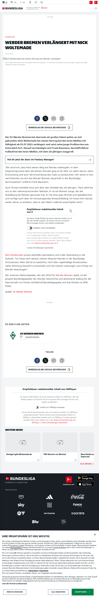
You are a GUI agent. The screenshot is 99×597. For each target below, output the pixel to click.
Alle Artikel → (87, 464)
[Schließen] (95, 534)
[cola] (78, 497)
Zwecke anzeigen (15, 592)
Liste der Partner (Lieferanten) (14, 584)
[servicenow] (49, 513)
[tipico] (78, 505)
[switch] (29, 228)
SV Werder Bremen (22, 292)
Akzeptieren (81, 592)
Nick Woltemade (14, 255)
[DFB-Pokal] (30, 2)
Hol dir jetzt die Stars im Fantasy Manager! (30, 159)
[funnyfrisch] (64, 521)
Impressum (43, 571)
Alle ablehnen (58, 592)
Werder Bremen (64, 275)
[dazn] (49, 505)
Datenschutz (33, 571)
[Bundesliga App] (91, 2)
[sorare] (78, 513)
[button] (95, 8)
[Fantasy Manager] (95, 2)
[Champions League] (35, 2)
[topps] (35, 521)
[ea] (21, 513)
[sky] (21, 505)
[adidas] (49, 497)
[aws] (21, 497)
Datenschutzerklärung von (46, 243)
